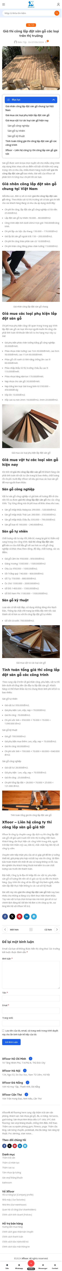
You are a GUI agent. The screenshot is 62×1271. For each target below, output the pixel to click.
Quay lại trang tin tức (31, 929)
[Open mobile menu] (3, 4)
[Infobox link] (17, 1059)
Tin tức (31, 25)
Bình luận (7, 958)
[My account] (58, 4)
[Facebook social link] (5, 916)
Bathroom (7, 1182)
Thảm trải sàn (8, 1157)
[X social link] (12, 916)
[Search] (56, 13)
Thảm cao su (8, 1167)
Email (5, 1005)
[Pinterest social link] (19, 916)
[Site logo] (31, 4)
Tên (5, 992)
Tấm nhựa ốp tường (11, 1172)
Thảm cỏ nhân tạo (10, 1162)
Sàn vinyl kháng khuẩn (12, 1177)
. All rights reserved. (35, 1258)
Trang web (7, 1017)
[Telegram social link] (34, 916)
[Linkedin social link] (27, 916)
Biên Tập (22, 42)
